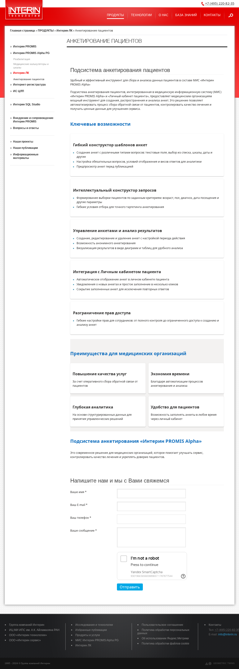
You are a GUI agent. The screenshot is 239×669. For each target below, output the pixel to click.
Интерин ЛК (64, 30)
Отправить (130, 587)
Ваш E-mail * (79, 505)
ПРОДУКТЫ (46, 30)
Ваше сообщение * (83, 531)
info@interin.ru (227, 634)
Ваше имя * (78, 492)
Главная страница (22, 30)
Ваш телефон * (80, 518)
